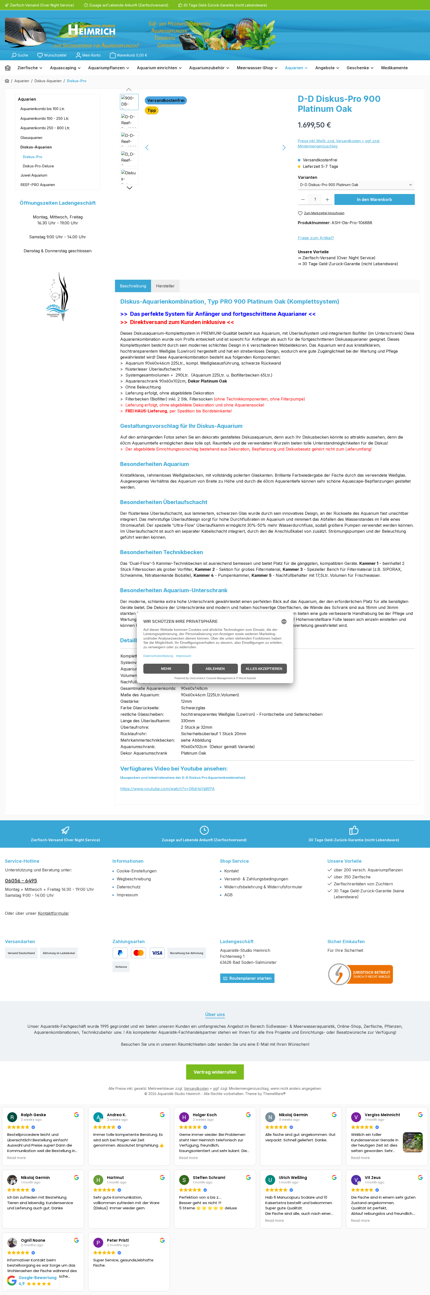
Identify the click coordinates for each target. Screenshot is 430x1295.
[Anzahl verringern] (303, 199)
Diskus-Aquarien (36, 147)
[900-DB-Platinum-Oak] (216, 147)
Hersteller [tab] (165, 285)
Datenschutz (129, 886)
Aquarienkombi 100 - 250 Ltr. (44, 118)
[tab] (133, 286)
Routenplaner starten (249, 978)
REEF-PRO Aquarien (37, 184)
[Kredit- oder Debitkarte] (148, 953)
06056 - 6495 (21, 881)
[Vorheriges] (147, 147)
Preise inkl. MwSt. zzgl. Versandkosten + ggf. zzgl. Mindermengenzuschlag (339, 143)
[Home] (9, 67)
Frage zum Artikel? (316, 237)
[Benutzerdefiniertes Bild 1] (360, 974)
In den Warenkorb (374, 199)
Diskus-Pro (32, 157)
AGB (228, 894)
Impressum (127, 894)
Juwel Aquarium (33, 175)
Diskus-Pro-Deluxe (38, 166)
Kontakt (231, 870)
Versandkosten (196, 1088)
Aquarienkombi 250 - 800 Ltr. (45, 128)
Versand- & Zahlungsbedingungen (256, 878)
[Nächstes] (284, 147)
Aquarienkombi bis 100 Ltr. (42, 108)
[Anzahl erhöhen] (327, 199)
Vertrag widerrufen (215, 1072)
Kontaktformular (53, 913)
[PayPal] (120, 953)
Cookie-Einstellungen (137, 870)
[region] (204, 147)
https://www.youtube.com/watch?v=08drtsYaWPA (167, 788)
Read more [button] (16, 1158)
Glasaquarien (31, 137)
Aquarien (27, 99)
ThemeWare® (274, 1094)
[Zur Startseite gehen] (140, 34)
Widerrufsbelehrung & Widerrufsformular (263, 886)
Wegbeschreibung (134, 878)
